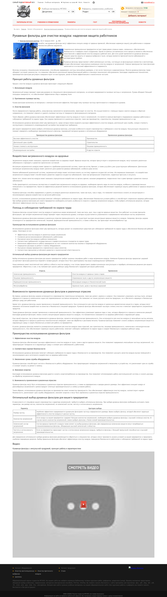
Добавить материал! (137, 15)
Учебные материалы (52, 2)
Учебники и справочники (48, 22)
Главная (41, 2)
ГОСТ (95, 22)
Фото (80, 2)
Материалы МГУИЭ (24, 22)
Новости (86, 2)
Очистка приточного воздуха (29, 41)
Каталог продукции (68, 568)
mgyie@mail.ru (149, 2)
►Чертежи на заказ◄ (69, 2)
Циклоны (18, 577)
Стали (63, 571)
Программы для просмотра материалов (119, 22)
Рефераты (71, 22)
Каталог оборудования (23, 568)
